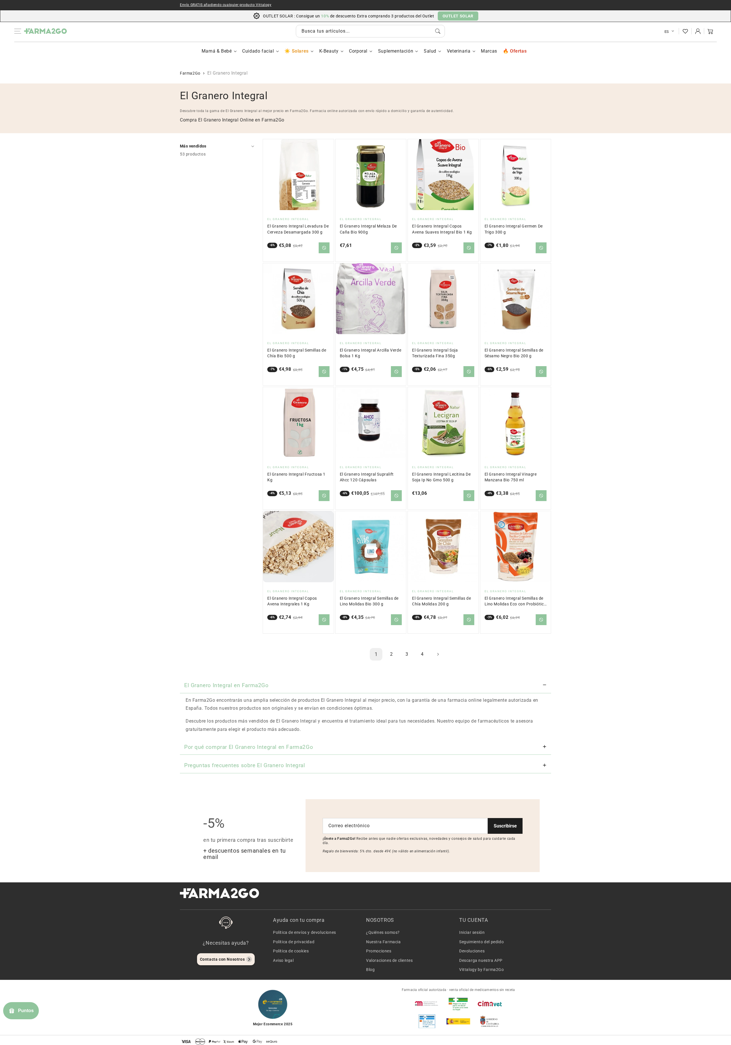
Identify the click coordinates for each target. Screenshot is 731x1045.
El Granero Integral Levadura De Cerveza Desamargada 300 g (298, 229)
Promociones (378, 951)
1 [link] (376, 654)
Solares (300, 51)
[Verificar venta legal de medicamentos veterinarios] (427, 1021)
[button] (710, 31)
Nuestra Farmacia (383, 942)
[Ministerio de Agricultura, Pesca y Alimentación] (458, 1021)
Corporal (358, 51)
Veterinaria (459, 51)
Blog (370, 969)
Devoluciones (472, 951)
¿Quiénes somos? (383, 932)
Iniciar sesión (472, 932)
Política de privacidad (293, 942)
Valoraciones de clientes (389, 960)
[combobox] (370, 31)
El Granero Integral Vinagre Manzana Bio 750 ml (511, 477)
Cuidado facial (258, 51)
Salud (430, 51)
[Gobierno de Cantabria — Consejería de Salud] (490, 1021)
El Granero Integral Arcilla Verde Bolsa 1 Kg (370, 353)
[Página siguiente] (437, 654)
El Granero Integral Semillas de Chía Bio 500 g (296, 353)
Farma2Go (190, 73)
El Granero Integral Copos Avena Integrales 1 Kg (292, 601)
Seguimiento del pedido (481, 942)
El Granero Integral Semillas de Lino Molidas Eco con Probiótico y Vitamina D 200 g (516, 601)
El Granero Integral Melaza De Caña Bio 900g (368, 229)
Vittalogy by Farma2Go (481, 969)
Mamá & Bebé (217, 51)
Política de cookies (291, 951)
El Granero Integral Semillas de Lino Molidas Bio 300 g (369, 601)
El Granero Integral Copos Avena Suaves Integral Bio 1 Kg (442, 229)
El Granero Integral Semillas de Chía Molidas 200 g (441, 601)
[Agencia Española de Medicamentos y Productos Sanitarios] (427, 1003)
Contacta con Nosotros (222, 959)
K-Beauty (329, 51)
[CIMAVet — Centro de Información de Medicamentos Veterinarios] (490, 1003)
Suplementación (395, 51)
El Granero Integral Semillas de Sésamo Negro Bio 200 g (514, 353)
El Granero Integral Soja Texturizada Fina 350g (435, 353)
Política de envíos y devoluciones (304, 932)
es (666, 31)
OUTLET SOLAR (458, 16)
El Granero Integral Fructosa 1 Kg (296, 477)
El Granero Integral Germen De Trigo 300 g (514, 229)
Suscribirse (505, 826)
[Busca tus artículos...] (437, 31)
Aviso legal (283, 960)
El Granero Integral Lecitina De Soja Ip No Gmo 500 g (441, 477)
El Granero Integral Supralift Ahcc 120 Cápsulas (367, 477)
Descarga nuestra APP (481, 960)
